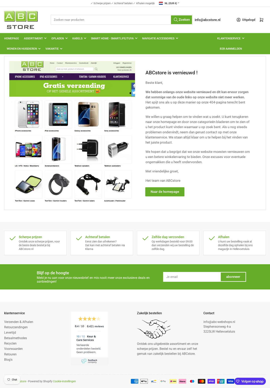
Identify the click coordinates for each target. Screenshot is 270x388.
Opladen (57, 38)
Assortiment (33, 38)
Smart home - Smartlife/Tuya (112, 38)
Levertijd (10, 332)
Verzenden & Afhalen (18, 322)
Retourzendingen (16, 327)
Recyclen (10, 343)
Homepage (11, 38)
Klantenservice (229, 38)
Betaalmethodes (15, 338)
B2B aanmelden (231, 48)
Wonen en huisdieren (22, 48)
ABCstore (20, 381)
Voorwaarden (13, 349)
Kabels (77, 38)
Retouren (10, 354)
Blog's (8, 360)
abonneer (233, 277)
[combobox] (122, 20)
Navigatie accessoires (158, 38)
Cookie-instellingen (64, 381)
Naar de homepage (165, 192)
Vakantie (52, 48)
